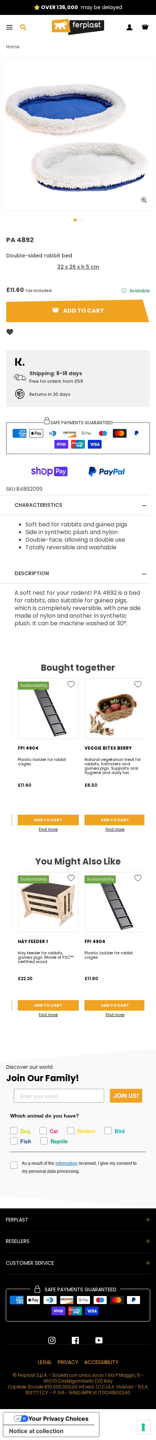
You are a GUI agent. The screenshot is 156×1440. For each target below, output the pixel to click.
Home (12, 47)
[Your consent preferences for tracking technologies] (143, 1427)
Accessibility (101, 1362)
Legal (45, 1362)
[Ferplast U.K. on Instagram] (52, 1340)
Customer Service (30, 1263)
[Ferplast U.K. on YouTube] (94, 1340)
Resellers (17, 1241)
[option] (78, 7)
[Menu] (9, 27)
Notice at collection (36, 1431)
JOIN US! (126, 1095)
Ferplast (17, 1219)
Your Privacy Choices (58, 1418)
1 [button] (75, 220)
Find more (48, 829)
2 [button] (82, 220)
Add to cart (48, 820)
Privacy (68, 1362)
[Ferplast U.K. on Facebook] (70, 1340)
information (67, 1163)
